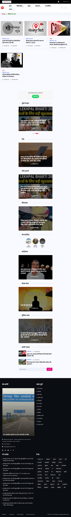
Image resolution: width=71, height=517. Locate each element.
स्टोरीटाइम (39, 400)
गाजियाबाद (47, 468)
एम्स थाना (60, 462)
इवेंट (65, 459)
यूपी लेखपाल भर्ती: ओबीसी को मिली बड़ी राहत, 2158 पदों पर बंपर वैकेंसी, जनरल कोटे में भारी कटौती (33, 123)
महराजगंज (47, 478)
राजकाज (58, 478)
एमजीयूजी (53, 462)
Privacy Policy (20, 514)
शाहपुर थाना (52, 484)
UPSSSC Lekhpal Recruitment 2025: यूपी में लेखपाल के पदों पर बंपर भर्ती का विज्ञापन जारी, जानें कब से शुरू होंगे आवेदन (34, 190)
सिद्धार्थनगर (46, 487)
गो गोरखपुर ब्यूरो (6, 45)
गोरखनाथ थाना (58, 468)
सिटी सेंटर (20, 6)
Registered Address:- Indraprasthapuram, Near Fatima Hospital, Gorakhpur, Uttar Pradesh (16, 440)
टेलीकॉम (39, 412)
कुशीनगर (46, 465)
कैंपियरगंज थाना (12, 14)
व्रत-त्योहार (39, 403)
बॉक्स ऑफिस (40, 478)
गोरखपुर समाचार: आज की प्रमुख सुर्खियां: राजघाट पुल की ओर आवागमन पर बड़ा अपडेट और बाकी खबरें (19, 479)
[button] (34, 133)
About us (4, 514)
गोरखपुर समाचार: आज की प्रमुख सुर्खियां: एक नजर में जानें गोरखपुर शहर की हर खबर (18, 464)
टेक (52, 471)
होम (10, 6)
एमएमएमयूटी (47, 462)
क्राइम (57, 465)
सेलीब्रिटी (59, 487)
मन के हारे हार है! (26, 305)
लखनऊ (53, 481)
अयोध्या (54, 459)
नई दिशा (39, 409)
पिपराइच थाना (53, 474)
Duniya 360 (40, 424)
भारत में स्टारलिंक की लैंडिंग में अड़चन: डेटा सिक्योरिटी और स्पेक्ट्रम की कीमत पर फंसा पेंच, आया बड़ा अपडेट (34, 159)
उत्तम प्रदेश (40, 462)
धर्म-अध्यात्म (39, 388)
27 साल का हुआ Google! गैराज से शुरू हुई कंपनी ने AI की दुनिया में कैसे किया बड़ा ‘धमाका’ (34, 335)
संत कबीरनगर (64, 484)
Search (49, 369)
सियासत (52, 487)
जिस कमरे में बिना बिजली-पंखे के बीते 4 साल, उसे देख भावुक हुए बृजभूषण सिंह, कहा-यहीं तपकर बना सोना (34, 222)
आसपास (60, 459)
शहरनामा (45, 484)
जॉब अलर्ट (39, 394)
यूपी (29, 6)
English (39, 421)
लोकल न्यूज (60, 481)
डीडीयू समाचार (58, 471)
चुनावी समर (39, 471)
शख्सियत (39, 484)
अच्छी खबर (48, 459)
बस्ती (59, 474)
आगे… (11, 9)
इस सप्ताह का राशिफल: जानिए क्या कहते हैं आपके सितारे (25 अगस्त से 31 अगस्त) (33, 271)
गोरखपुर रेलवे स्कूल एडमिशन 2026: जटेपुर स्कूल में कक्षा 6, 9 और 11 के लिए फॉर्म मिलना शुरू (18, 494)
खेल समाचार (64, 465)
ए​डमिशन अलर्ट (40, 415)
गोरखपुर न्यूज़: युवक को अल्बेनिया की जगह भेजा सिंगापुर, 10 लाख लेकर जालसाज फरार (18, 499)
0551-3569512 (6, 444)
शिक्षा (58, 484)
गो (52, 468)
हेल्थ (64, 487)
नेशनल (37, 6)
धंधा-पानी (39, 406)
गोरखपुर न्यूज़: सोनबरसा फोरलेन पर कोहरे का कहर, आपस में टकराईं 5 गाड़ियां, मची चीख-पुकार (18, 504)
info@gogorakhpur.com (9, 446)
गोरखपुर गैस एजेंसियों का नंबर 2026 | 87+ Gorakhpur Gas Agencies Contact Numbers (16, 474)
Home (3, 14)
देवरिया (65, 471)
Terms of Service (30, 514)
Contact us (11, 514)
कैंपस (52, 465)
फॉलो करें (35, 96)
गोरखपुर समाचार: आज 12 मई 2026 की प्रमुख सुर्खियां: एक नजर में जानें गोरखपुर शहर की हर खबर (18, 460)
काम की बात (40, 465)
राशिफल (39, 391)
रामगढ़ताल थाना (40, 481)
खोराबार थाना (40, 468)
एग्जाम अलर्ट (40, 397)
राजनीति (47, 6)
